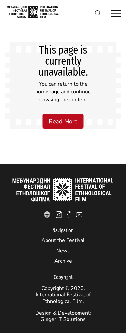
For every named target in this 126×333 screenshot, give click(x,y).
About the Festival (63, 240)
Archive (63, 261)
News (63, 250)
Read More (63, 121)
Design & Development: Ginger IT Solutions (63, 316)
